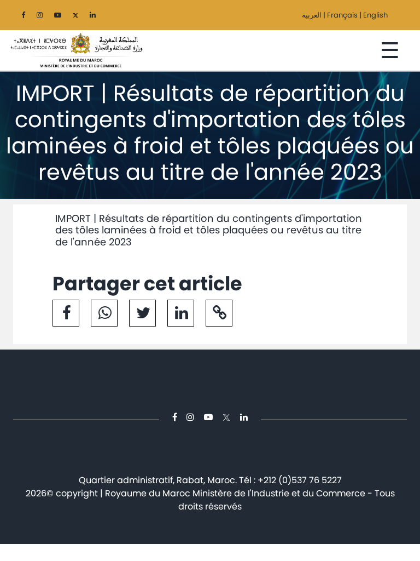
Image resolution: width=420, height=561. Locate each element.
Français (342, 15)
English (375, 15)
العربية (312, 15)
